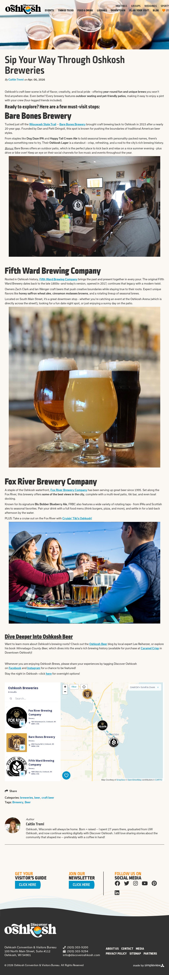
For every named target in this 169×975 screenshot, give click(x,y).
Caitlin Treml (16, 79)
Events (49, 11)
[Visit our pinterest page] (154, 883)
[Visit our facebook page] (117, 883)
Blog (156, 11)
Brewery (17, 802)
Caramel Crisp (150, 648)
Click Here (27, 884)
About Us (112, 949)
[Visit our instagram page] (135, 883)
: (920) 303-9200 (77, 947)
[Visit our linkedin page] (117, 892)
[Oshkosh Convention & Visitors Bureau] (23, 9)
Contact (127, 949)
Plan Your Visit (139, 11)
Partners (150, 953)
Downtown (118, 11)
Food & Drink (85, 11)
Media (140, 949)
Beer (28, 802)
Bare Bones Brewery (72, 124)
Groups (135, 6)
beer (37, 797)
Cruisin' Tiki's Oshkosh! (77, 518)
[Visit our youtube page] (145, 883)
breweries (26, 797)
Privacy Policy (116, 953)
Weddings (150, 6)
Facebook (15, 668)
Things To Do (65, 11)
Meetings (121, 6)
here (49, 673)
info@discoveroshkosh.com (81, 955)
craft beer (48, 797)
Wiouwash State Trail (42, 124)
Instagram (33, 668)
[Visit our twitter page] (126, 883)
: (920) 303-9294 (77, 951)
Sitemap (135, 953)
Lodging (102, 11)
